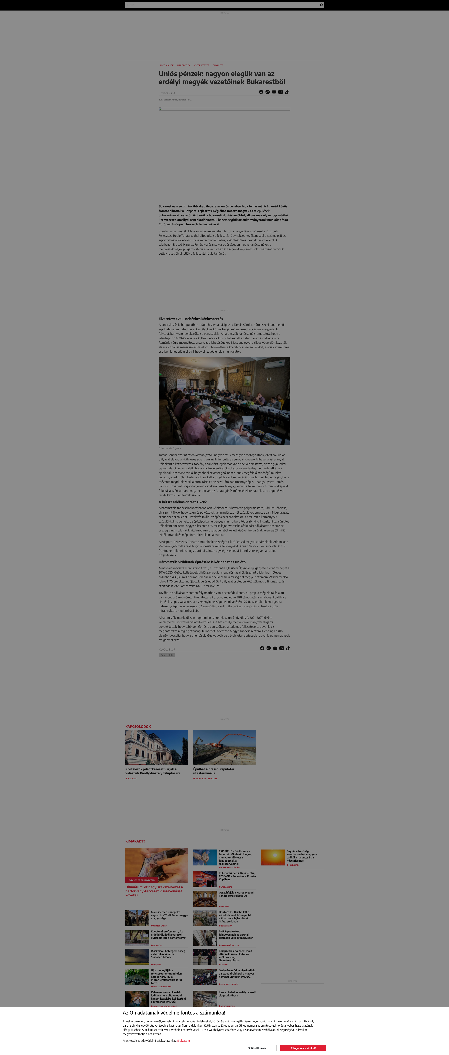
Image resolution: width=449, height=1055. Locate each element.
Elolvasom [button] (183, 1040)
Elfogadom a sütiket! (303, 1048)
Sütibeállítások (257, 1048)
